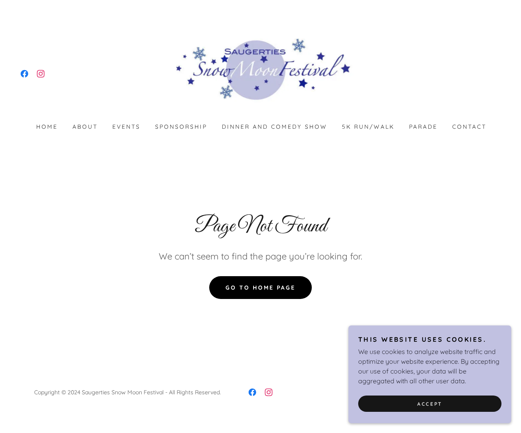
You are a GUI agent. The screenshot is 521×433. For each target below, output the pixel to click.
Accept (429, 404)
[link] (24, 74)
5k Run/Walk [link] (368, 126)
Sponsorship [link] (181, 126)
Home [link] (47, 126)
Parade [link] (423, 126)
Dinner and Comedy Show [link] (274, 126)
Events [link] (126, 126)
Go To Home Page (260, 287)
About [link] (85, 126)
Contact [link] (469, 126)
